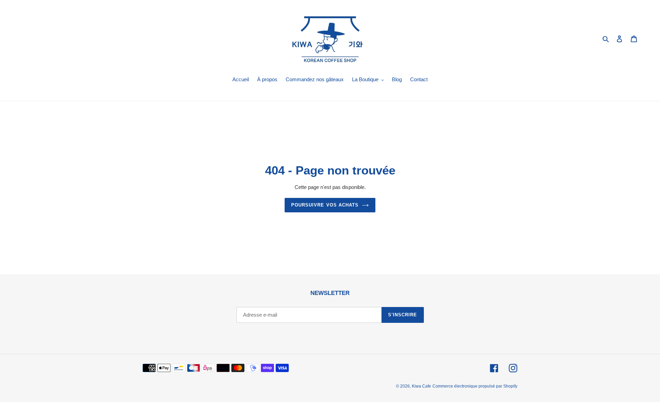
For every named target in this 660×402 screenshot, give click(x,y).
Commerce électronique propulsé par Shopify (474, 386)
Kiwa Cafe (421, 386)
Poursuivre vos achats (325, 205)
